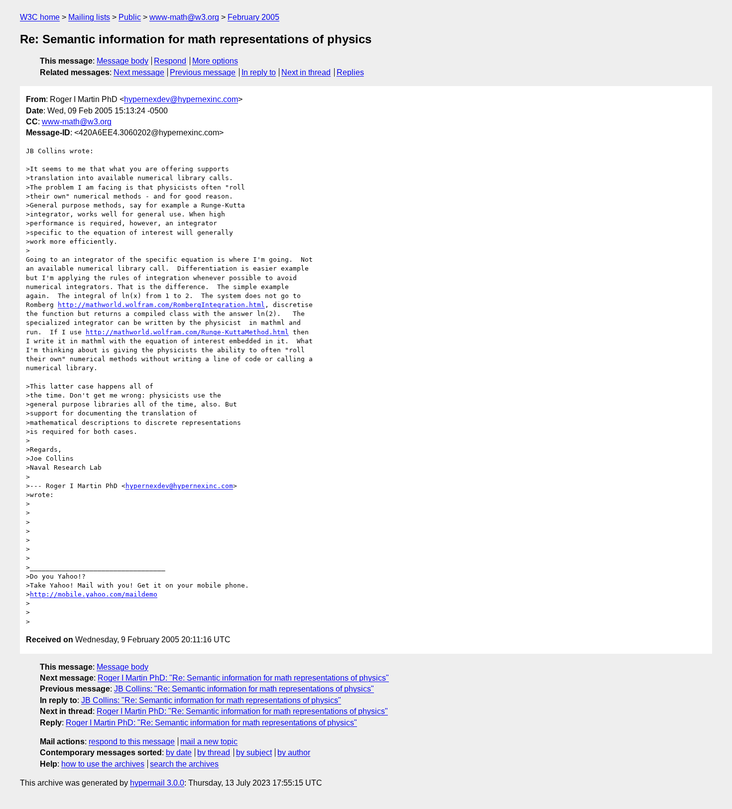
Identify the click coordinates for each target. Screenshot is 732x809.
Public (130, 17)
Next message (139, 72)
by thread (213, 752)
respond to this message (132, 741)
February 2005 (253, 17)
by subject (254, 752)
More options (215, 61)
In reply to (259, 72)
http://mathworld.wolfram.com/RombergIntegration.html (161, 304)
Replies (350, 72)
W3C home (40, 17)
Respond (170, 61)
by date (179, 752)
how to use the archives (102, 764)
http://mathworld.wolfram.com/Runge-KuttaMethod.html (187, 332)
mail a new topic (209, 741)
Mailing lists (89, 17)
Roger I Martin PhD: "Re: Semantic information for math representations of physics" (243, 678)
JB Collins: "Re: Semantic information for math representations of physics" (244, 689)
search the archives (184, 764)
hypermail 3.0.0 (157, 783)
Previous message (203, 72)
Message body (122, 61)
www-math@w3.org (184, 17)
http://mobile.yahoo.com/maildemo (93, 594)
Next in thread (306, 72)
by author (293, 752)
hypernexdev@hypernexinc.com (181, 99)
